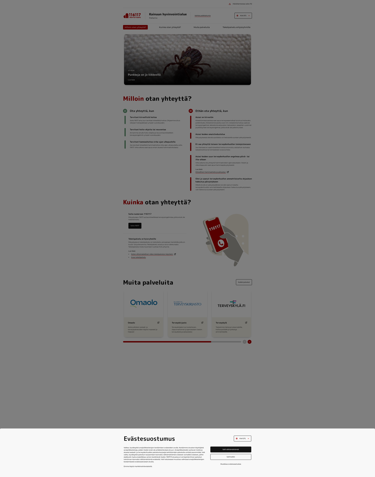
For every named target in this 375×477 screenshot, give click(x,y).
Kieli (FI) (242, 438)
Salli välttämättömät (231, 449)
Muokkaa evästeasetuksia (230, 464)
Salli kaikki (231, 457)
